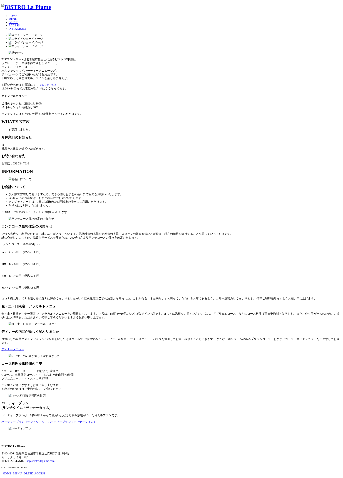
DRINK (13, 22)
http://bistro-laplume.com (40, 460)
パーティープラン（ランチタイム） (24, 421)
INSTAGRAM (17, 28)
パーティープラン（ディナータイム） (72, 421)
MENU (13, 19)
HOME (13, 15)
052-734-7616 (47, 84)
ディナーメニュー (12, 349)
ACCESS (14, 25)
